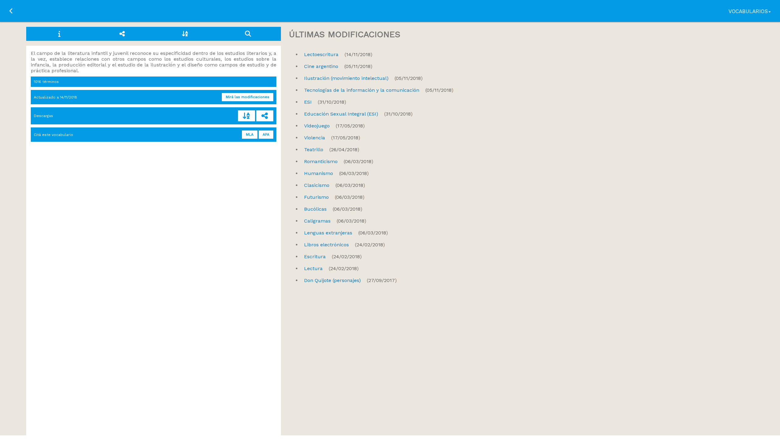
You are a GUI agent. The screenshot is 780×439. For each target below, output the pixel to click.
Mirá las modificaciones (247, 97)
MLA (250, 134)
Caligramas (335, 221)
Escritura (333, 256)
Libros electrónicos (344, 245)
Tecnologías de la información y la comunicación (378, 90)
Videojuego (334, 126)
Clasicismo (334, 185)
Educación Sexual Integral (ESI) (358, 114)
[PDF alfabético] (246, 115)
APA (266, 134)
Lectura (331, 268)
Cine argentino (338, 66)
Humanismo (336, 173)
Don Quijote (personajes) (350, 280)
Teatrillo (331, 149)
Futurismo (334, 197)
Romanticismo (338, 161)
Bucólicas (333, 209)
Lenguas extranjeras (346, 233)
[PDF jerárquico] (264, 115)
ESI (325, 102)
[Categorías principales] (122, 33)
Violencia (332, 138)
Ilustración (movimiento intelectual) (363, 78)
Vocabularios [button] (748, 11)
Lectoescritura (338, 54)
